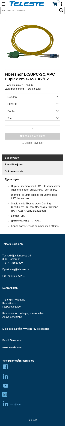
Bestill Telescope (11, 340)
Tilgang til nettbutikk (13, 299)
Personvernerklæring (14, 313)
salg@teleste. (17, 269)
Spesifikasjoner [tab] (14, 164)
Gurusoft (32, 420)
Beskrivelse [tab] (12, 157)
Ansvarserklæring (12, 317)
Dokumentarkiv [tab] (14, 171)
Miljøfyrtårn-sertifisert (21, 360)
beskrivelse (37, 313)
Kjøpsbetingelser (11, 306)
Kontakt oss (8, 303)
